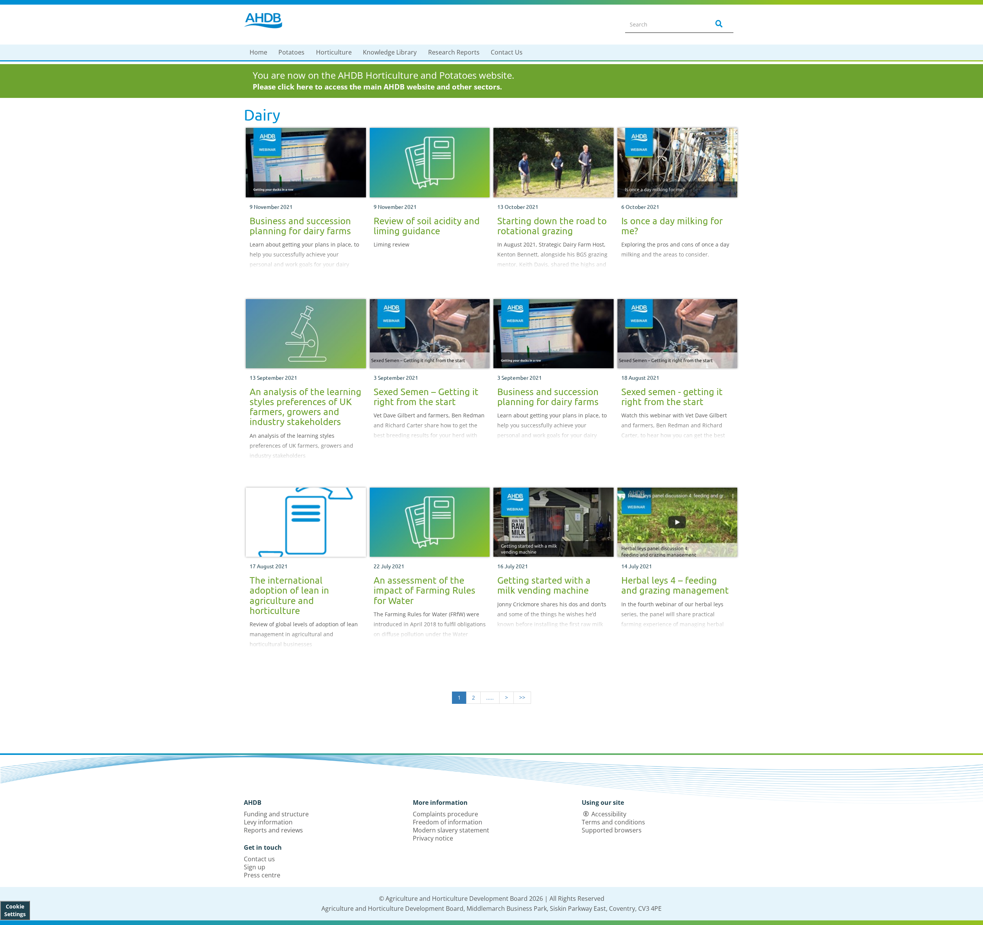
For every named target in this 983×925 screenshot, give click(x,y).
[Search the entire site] (717, 24)
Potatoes (291, 52)
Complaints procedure (445, 814)
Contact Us (507, 52)
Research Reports (454, 52)
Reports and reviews (273, 830)
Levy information (268, 822)
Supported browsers (612, 830)
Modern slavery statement (451, 830)
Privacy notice (433, 838)
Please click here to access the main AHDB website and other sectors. (377, 87)
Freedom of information (447, 822)
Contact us (259, 859)
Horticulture (334, 52)
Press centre (262, 875)
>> (522, 697)
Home (258, 52)
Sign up (254, 867)
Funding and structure (276, 814)
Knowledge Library (390, 52)
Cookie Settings (15, 910)
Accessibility (608, 814)
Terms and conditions (613, 822)
